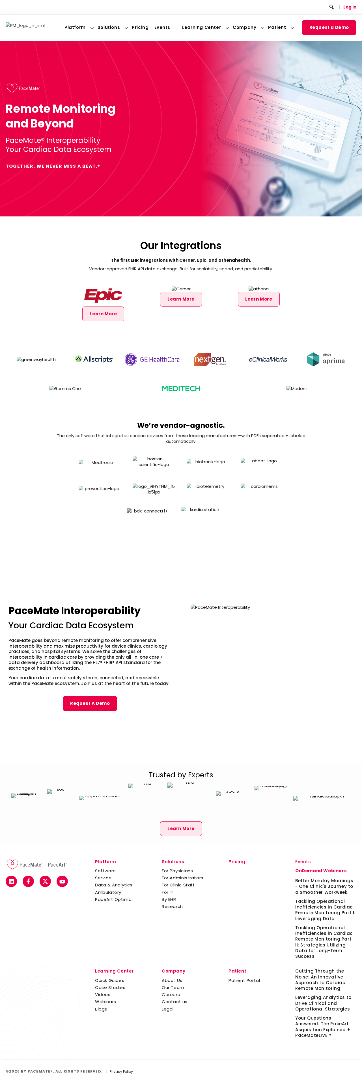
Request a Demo (329, 27)
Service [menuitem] (103, 878)
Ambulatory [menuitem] (108, 892)
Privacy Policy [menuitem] (121, 1071)
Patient (277, 27)
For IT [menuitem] (168, 892)
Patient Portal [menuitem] (244, 980)
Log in (349, 7)
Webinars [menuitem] (105, 1002)
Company (244, 27)
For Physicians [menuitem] (177, 871)
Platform (75, 27)
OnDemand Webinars (321, 871)
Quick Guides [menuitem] (109, 980)
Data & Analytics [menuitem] (114, 885)
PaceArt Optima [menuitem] (113, 899)
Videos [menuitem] (103, 994)
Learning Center (201, 27)
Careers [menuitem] (171, 994)
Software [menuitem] (105, 871)
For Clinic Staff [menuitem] (178, 885)
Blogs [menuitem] (101, 1009)
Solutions (109, 27)
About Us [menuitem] (172, 980)
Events (162, 27)
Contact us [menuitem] (175, 1002)
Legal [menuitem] (168, 1009)
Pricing (140, 27)
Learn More (103, 314)
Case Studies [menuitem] (110, 987)
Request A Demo (90, 703)
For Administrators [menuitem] (182, 878)
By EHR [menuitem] (169, 899)
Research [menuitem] (172, 906)
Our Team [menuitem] (173, 987)
